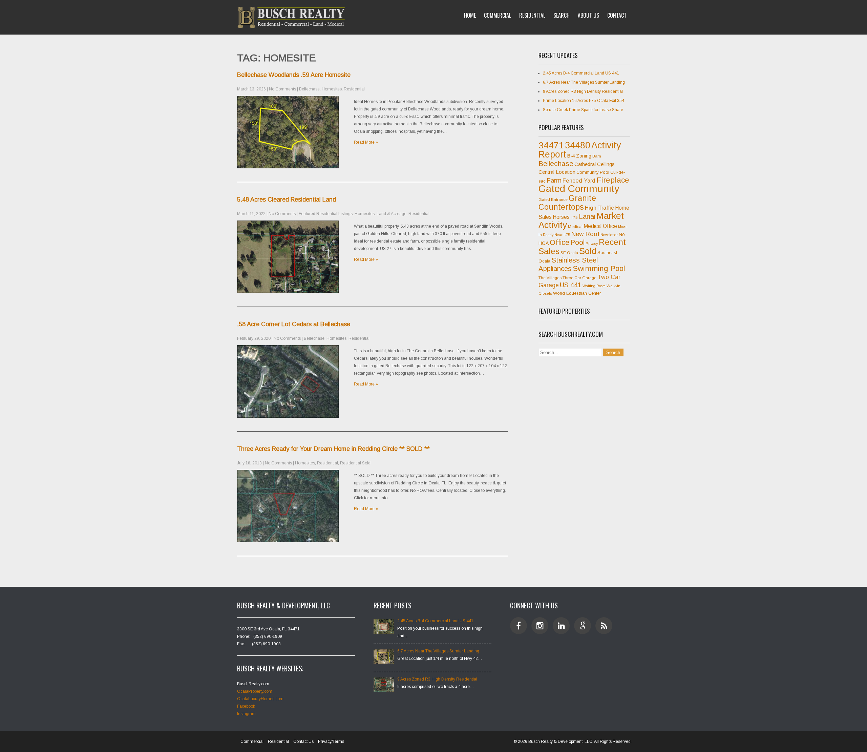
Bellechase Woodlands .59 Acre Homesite (294, 74)
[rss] (603, 625)
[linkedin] (561, 625)
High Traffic (599, 208)
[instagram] (539, 625)
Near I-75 (562, 235)
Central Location (556, 172)
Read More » (366, 142)
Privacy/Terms (331, 741)
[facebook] (518, 625)
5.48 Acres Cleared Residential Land (286, 199)
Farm (554, 180)
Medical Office (600, 226)
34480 (577, 145)
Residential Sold (355, 463)
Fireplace (612, 179)
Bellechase (309, 89)
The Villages (550, 277)
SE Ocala (569, 252)
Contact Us (303, 741)
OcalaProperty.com (254, 691)
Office (559, 242)
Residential (532, 15)
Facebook (246, 706)
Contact (617, 15)
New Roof (585, 233)
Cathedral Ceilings (594, 164)
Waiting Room (594, 286)
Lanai (587, 216)
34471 (551, 145)
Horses (561, 217)
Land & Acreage (391, 213)
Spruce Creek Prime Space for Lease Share (583, 109)
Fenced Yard (579, 180)
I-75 (574, 217)
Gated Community (578, 188)
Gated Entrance (553, 199)
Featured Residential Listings (326, 213)
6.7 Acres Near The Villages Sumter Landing (584, 82)
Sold (587, 251)
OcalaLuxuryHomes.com (260, 698)
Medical (575, 226)
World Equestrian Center (577, 293)
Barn (596, 156)
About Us (588, 15)
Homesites (332, 89)
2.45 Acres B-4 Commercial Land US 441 (581, 73)
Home (470, 15)
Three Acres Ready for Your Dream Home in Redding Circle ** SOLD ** (333, 448)
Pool (577, 242)
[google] (582, 625)
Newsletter (609, 235)
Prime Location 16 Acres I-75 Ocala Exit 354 (583, 100)
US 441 (570, 285)
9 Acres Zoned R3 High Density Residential (583, 91)
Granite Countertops (567, 202)
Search (561, 15)
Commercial (497, 15)
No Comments (282, 89)
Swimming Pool (599, 268)
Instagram (246, 713)
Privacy (592, 244)
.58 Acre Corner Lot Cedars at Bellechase (293, 324)
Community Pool (592, 172)
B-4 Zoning (579, 156)
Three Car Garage (579, 277)
